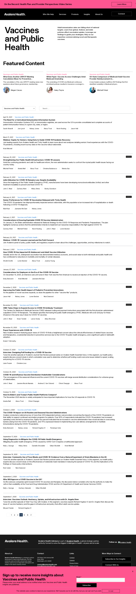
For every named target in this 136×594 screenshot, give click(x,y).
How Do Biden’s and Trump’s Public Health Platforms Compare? (30, 395)
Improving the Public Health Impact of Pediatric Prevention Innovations (33, 290)
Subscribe (87, 585)
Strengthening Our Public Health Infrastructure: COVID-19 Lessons (31, 160)
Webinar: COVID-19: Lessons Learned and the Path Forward (28, 240)
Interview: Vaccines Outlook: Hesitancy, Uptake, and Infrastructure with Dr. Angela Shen (41, 499)
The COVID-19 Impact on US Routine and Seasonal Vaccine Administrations (35, 413)
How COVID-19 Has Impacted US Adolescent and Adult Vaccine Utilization (34, 252)
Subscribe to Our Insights (115, 559)
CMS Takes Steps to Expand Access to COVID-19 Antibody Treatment (33, 308)
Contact (72, 557)
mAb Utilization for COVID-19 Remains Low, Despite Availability (29, 180)
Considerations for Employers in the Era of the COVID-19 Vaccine (30, 272)
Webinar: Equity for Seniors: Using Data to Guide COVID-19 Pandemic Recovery (36, 140)
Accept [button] (110, 591)
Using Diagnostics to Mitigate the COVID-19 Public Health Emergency (32, 439)
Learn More (121, 4)
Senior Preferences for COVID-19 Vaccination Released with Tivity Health (34, 200)
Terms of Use (74, 566)
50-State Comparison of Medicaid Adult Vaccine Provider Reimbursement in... (110, 78)
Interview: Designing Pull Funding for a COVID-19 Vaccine (27, 352)
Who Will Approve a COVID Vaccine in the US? (22, 479)
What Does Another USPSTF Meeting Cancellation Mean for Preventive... (18, 78)
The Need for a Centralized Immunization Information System (29, 120)
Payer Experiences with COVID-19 (17, 330)
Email (78, 577)
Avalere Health (73, 541)
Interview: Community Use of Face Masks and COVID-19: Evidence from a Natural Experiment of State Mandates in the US (55, 457)
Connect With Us (112, 565)
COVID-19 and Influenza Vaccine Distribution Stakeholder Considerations (34, 375)
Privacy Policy (74, 563)
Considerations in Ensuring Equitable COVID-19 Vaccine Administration (33, 220)
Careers (72, 560)
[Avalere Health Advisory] (15, 14)
